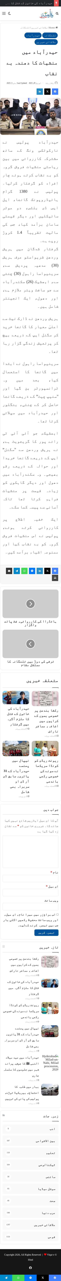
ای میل (52, 886)
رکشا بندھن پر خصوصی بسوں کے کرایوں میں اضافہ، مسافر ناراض (46, 720)
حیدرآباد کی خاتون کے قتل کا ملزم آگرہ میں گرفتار (23, 987)
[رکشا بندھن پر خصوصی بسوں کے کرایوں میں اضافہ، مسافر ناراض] (45, 698)
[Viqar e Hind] (46, 13)
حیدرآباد (33, 35)
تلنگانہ (25, 27)
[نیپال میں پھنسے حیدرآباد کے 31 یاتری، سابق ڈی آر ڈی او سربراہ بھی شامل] (16, 748)
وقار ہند (50, 83)
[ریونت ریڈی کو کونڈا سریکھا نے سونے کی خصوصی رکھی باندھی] (45, 748)
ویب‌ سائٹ (51, 900)
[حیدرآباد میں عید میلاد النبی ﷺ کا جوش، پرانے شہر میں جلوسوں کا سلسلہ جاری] (49, 1063)
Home (52, 27)
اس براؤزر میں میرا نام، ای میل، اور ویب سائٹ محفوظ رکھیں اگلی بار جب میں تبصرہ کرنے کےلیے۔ (30, 920)
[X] (47, 571)
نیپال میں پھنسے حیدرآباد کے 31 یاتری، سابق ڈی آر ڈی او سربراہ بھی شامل (16, 776)
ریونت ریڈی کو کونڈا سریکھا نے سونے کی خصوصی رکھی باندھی (46, 770)
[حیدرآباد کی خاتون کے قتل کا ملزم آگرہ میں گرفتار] (16, 697)
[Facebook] (55, 571)
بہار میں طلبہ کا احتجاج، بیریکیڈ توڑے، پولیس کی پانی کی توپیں (22, 1092)
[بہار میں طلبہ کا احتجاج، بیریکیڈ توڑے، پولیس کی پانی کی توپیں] (49, 1090)
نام (54, 872)
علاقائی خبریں (39, 27)
